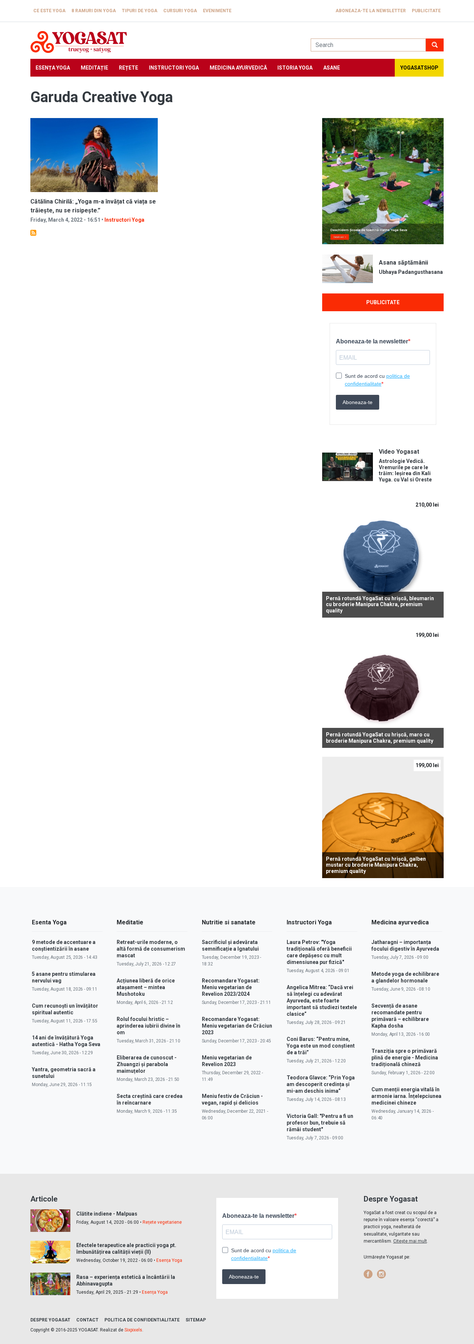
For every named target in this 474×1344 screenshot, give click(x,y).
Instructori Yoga (174, 68)
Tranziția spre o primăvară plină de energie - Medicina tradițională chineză (404, 1057)
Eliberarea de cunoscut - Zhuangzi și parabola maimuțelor (147, 1064)
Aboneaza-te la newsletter (371, 10)
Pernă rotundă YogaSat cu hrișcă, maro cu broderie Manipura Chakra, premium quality (379, 738)
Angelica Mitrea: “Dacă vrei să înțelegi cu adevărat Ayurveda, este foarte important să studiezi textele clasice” (322, 1000)
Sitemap (196, 1320)
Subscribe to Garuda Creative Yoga (33, 233)
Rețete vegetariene (162, 1222)
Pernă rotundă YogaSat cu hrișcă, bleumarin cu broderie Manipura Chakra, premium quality (380, 604)
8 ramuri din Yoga (93, 10)
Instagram (381, 1274)
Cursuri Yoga (180, 10)
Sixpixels (133, 1330)
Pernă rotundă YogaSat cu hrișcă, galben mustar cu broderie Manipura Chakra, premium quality (376, 865)
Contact (87, 1320)
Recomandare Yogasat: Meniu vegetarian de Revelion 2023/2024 (231, 987)
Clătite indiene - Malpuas (106, 1214)
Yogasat (163, 42)
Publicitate (426, 10)
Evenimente (217, 10)
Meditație (94, 68)
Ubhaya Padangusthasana (411, 272)
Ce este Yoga (49, 10)
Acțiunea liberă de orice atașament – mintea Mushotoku (146, 987)
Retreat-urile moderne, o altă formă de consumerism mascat (151, 948)
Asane (331, 68)
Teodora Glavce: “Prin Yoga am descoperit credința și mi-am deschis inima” (321, 1084)
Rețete (128, 68)
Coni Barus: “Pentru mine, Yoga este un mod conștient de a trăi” (321, 1045)
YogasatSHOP (419, 68)
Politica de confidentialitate (142, 1320)
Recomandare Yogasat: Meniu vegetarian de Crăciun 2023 (237, 1025)
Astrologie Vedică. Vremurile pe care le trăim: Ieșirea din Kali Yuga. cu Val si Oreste (405, 470)
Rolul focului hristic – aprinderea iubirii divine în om (148, 1025)
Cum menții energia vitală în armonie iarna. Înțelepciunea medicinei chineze (406, 1096)
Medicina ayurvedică (238, 68)
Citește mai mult (410, 1241)
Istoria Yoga (295, 68)
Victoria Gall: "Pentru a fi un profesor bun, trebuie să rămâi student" (320, 1122)
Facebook (368, 1274)
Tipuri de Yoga (139, 10)
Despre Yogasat (50, 1320)
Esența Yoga (53, 68)
